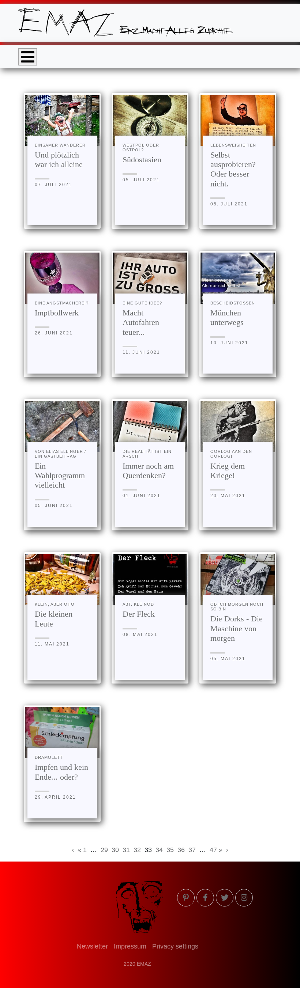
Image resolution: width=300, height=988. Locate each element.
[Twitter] (224, 897)
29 (104, 849)
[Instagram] (244, 897)
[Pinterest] (186, 897)
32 (137, 849)
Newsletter (92, 946)
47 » (216, 849)
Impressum (130, 946)
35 (170, 849)
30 (115, 849)
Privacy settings (175, 946)
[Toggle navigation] (27, 56)
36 (181, 849)
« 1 (82, 849)
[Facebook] (205, 897)
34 (159, 849)
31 (126, 849)
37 (192, 849)
